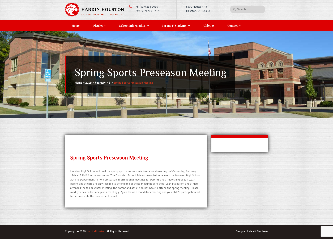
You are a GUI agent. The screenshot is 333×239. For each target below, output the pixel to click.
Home (76, 25)
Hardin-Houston (102, 9)
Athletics (208, 25)
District (98, 25)
